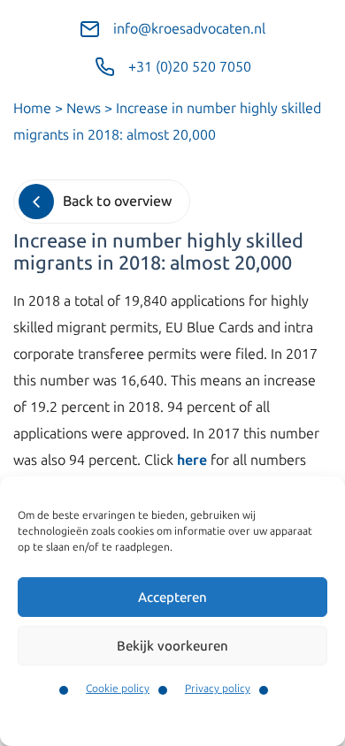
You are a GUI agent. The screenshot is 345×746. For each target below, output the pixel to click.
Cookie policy (118, 688)
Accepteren (172, 597)
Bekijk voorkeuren (172, 646)
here (192, 460)
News (83, 108)
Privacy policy (217, 688)
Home (32, 108)
